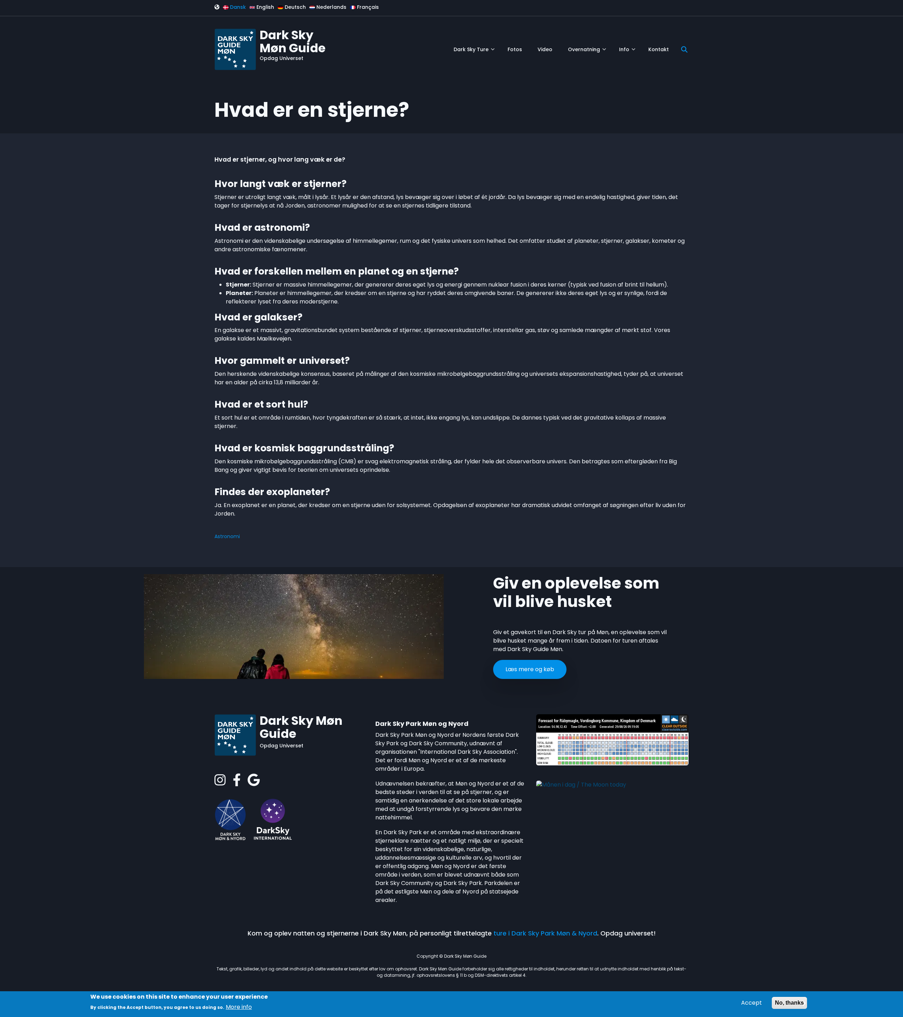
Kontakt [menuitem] (658, 49)
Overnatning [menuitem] (587, 52)
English (264, 7)
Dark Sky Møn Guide (293, 41)
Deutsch (294, 7)
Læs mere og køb (529, 669)
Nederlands (330, 7)
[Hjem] (235, 49)
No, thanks (789, 1003)
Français (367, 7)
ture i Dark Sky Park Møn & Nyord (545, 933)
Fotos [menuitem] (515, 49)
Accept (751, 1003)
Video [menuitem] (545, 49)
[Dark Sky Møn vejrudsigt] (612, 739)
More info (239, 1007)
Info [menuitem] (627, 52)
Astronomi (227, 536)
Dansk (237, 7)
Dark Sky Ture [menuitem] (474, 52)
